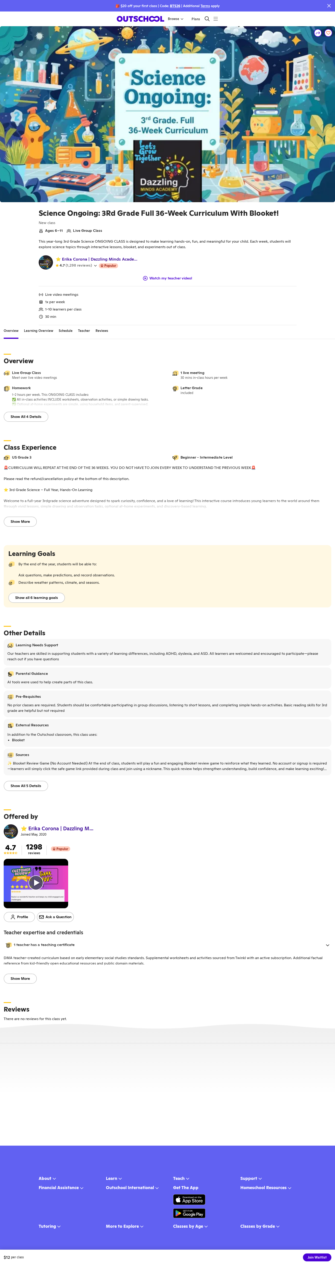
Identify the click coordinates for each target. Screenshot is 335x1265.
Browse (173, 19)
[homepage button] (140, 19)
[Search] (207, 19)
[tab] (11, 330)
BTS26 (175, 6)
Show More (20, 521)
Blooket (18, 740)
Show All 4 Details (26, 416)
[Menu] (215, 18)
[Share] (318, 33)
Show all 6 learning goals (36, 597)
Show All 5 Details (26, 785)
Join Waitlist (317, 1257)
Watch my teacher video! (170, 278)
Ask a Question (59, 916)
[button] (167, 945)
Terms (205, 6)
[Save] (328, 33)
